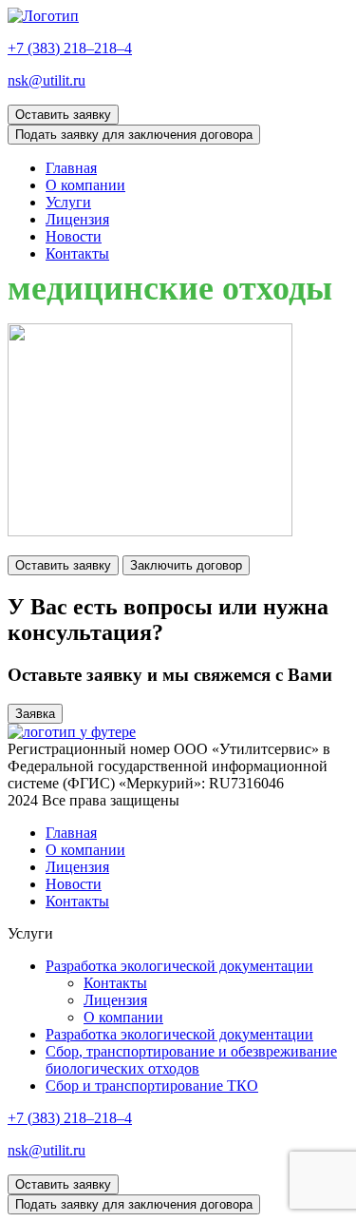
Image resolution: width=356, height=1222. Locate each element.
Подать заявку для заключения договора (134, 134)
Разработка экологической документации (179, 966)
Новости (74, 236)
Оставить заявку (63, 114)
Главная (71, 168)
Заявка (35, 714)
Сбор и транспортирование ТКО (152, 1085)
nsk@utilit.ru (46, 80)
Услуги (68, 202)
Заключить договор (186, 565)
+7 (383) (70, 48)
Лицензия (77, 219)
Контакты (77, 253)
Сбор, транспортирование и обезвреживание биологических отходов (191, 1060)
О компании (85, 185)
